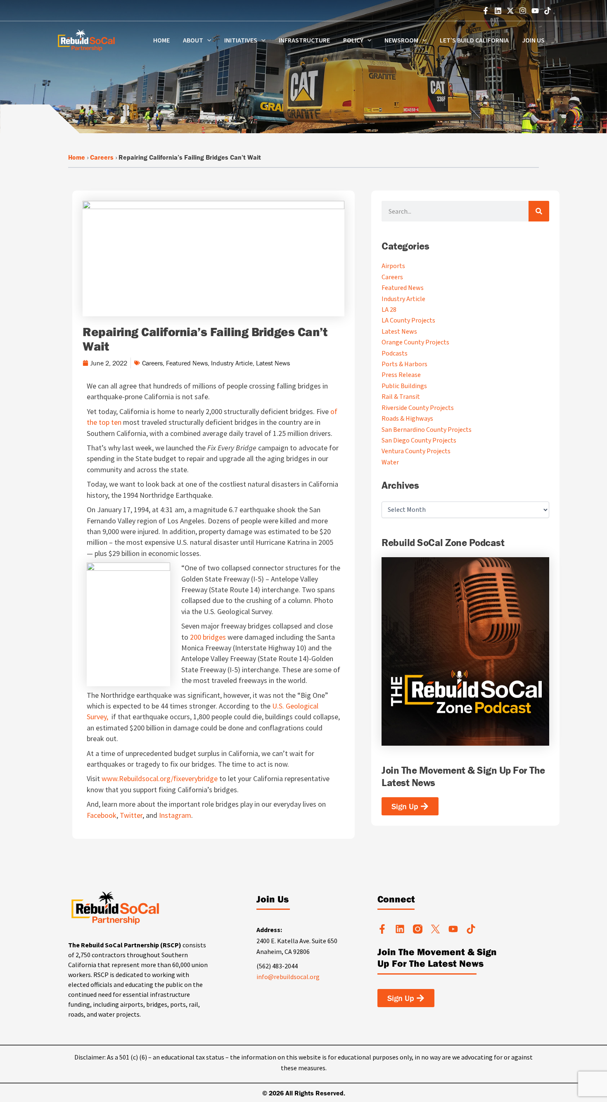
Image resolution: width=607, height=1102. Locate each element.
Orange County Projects (415, 342)
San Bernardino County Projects (427, 429)
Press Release (401, 374)
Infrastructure (304, 40)
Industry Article (232, 363)
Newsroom (401, 40)
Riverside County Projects (418, 407)
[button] (207, 40)
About (193, 40)
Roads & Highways (407, 418)
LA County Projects (408, 320)
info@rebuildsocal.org (288, 976)
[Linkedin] (498, 10)
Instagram (175, 815)
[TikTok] (547, 10)
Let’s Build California (474, 40)
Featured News (187, 363)
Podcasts (395, 353)
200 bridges (208, 637)
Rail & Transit (401, 396)
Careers (102, 157)
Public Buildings (404, 386)
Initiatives (240, 40)
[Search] (539, 211)
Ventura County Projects (416, 451)
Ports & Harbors (404, 364)
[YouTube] (535, 10)
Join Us (533, 40)
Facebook (101, 815)
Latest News (273, 363)
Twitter (131, 815)
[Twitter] (510, 10)
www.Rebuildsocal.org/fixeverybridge (159, 778)
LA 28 (389, 309)
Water (390, 462)
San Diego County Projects (419, 440)
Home (161, 40)
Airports (393, 266)
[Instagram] (522, 10)
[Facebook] (485, 10)
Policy (353, 40)
